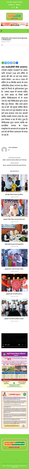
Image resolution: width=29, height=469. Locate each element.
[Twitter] (14, 7)
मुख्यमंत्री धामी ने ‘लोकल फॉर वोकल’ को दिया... (14, 269)
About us (18, 4)
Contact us (11, 4)
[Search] (27, 31)
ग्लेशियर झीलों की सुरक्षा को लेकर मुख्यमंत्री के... (14, 244)
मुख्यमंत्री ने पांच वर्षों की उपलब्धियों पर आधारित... (14, 318)
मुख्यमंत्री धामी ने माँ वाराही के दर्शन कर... (14, 294)
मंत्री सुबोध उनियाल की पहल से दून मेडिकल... (14, 194)
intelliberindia (13, 147)
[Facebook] (12, 459)
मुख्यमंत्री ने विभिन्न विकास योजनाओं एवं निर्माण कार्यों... (14, 219)
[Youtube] (16, 7)
